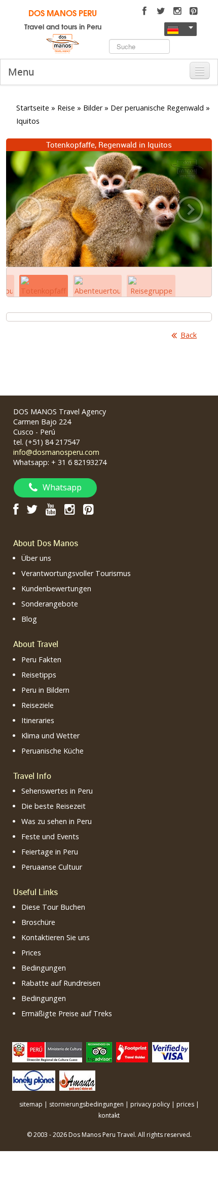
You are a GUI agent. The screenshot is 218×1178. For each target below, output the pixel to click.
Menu (21, 72)
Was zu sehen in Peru (56, 821)
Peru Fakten (41, 659)
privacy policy (150, 1104)
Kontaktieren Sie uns (55, 937)
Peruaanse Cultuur (51, 867)
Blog (29, 619)
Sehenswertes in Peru (57, 791)
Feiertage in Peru (49, 851)
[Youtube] (51, 509)
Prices (31, 952)
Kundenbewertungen (56, 588)
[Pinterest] (193, 11)
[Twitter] (161, 11)
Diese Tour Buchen (53, 907)
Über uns (36, 558)
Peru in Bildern (45, 690)
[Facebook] (144, 11)
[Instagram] (177, 11)
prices (185, 1104)
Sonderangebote (49, 604)
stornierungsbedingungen (86, 1104)
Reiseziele (37, 705)
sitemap (31, 1104)
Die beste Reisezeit (53, 806)
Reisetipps (38, 675)
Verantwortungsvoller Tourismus (76, 573)
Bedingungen (43, 968)
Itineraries (37, 720)
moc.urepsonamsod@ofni (56, 452)
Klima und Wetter (50, 735)
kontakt (109, 1115)
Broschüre (38, 922)
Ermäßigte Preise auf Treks (66, 1013)
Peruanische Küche (52, 751)
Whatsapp (62, 487)
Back (188, 335)
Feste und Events (50, 836)
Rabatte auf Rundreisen (60, 983)
